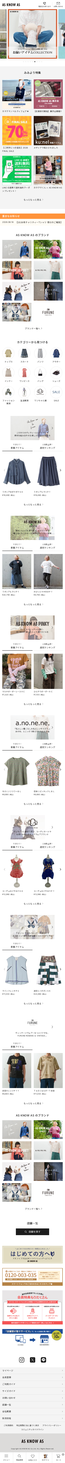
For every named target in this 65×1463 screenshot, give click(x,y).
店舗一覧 (6, 1404)
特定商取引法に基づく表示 (27, 1425)
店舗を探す (35, 1231)
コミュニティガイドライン (32, 1429)
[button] (23, 61)
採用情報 (6, 1418)
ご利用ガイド (8, 1384)
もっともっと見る (32, 199)
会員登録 (6, 1377)
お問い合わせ (8, 1398)
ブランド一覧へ (32, 328)
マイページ (7, 1370)
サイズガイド (8, 1391)
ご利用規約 (8, 1425)
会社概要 (6, 1411)
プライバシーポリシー (51, 1425)
